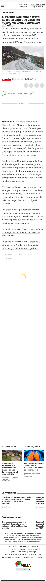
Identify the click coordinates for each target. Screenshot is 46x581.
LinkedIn (36, 85)
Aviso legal (32, 552)
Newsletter (34, 546)
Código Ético (39, 557)
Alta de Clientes (33, 549)
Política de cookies (35, 554)
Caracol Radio (11, 5)
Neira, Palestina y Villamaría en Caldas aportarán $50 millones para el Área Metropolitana (21, 245)
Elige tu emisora (37, 6)
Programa (23, 6)
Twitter (31, 85)
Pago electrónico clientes (16, 549)
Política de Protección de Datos (15, 554)
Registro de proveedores (18, 552)
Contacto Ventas (23, 546)
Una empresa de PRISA (23, 564)
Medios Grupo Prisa (23, 569)
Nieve (30, 255)
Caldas (20, 255)
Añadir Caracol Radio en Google (19, 94)
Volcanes (8, 258)
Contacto (11, 546)
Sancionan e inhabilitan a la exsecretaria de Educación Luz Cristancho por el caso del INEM (10, 468)
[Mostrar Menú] (2, 5)
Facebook (26, 85)
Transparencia (27, 557)
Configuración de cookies (11, 557)
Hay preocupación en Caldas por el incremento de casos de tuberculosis (23, 232)
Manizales (8, 12)
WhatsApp (42, 85)
